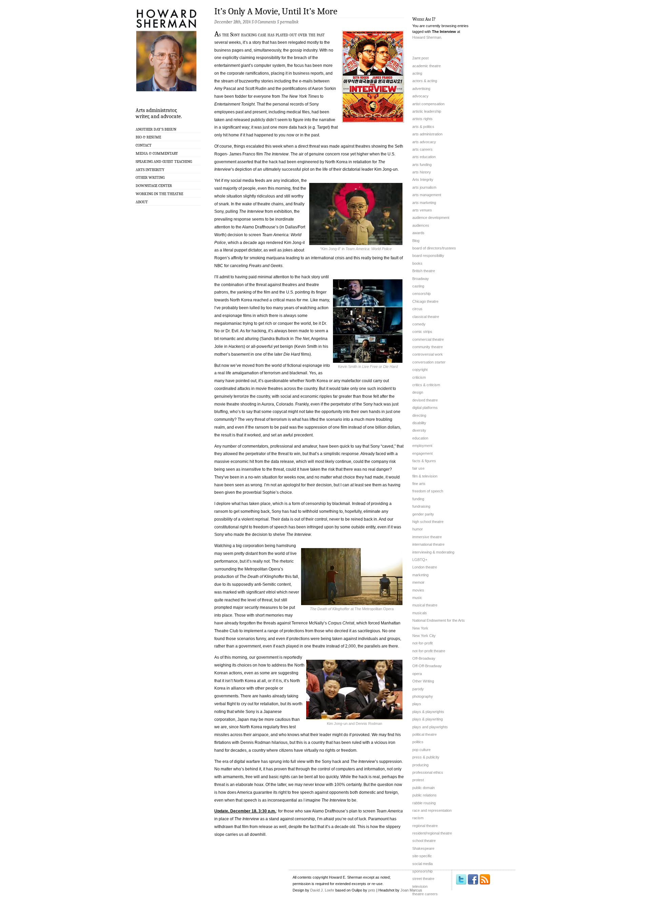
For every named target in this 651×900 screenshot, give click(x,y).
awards (418, 233)
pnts (371, 890)
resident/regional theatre (432, 833)
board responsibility (428, 256)
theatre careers (425, 894)
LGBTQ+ (419, 560)
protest (418, 780)
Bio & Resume (148, 137)
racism (417, 818)
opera (417, 674)
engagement (422, 453)
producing (420, 765)
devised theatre (425, 400)
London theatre (424, 567)
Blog (415, 241)
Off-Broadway (423, 658)
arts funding (422, 165)
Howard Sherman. (427, 37)
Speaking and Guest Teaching (164, 161)
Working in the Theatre (159, 193)
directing (419, 415)
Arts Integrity (150, 169)
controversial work (427, 354)
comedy (419, 324)
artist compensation (428, 104)
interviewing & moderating (433, 552)
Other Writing (150, 177)
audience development (430, 217)
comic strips (422, 332)
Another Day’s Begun (156, 129)
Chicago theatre (425, 301)
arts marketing (424, 203)
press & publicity (425, 757)
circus (417, 309)
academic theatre (426, 66)
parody (418, 689)
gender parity (423, 514)
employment (422, 446)
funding (418, 499)
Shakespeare (423, 848)
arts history (421, 172)
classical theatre (425, 317)
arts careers (422, 149)
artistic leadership (426, 111)
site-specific (422, 856)
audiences (420, 225)
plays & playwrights (428, 712)
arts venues (422, 210)
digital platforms (425, 408)
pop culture (421, 750)
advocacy (420, 96)
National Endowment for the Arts (438, 620)
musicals (419, 613)
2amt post (420, 58)
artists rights (422, 119)
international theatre (428, 544)
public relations (424, 795)
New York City (424, 636)
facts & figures (424, 461)
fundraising (421, 506)
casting (418, 286)
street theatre (423, 879)
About (142, 202)
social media (422, 864)
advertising (421, 89)
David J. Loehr (322, 890)
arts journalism (424, 187)
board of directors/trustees (434, 248)
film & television (424, 476)
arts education (424, 157)
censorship (421, 294)
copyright (420, 370)
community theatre (427, 347)
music (417, 598)
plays (416, 704)
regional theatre (425, 826)
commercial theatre (428, 339)
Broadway (420, 279)
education (420, 438)
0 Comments (265, 21)
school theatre (424, 841)
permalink (289, 21)
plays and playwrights (430, 727)
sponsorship (422, 871)
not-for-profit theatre (428, 651)
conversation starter (429, 362)
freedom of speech (427, 491)
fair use (418, 468)
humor (417, 529)
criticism (419, 377)
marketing (420, 575)
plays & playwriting (427, 719)
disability (419, 423)
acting (417, 73)
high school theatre (427, 522)
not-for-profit (422, 643)
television (420, 886)
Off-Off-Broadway (427, 666)
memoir (418, 582)
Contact (144, 145)
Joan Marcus (411, 890)
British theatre (423, 271)
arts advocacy (424, 142)
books (417, 263)
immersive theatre (427, 537)
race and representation (432, 810)
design (417, 392)
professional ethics (427, 772)
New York (420, 628)
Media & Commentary (157, 153)
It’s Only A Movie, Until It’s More (275, 11)
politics (417, 742)
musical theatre (424, 605)
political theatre (424, 734)
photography (422, 696)
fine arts (419, 484)
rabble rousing (424, 803)
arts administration (427, 134)
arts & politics (423, 127)
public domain (423, 788)
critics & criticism (426, 385)
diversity (419, 430)
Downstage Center (154, 185)
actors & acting (424, 81)
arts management (426, 195)
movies (418, 590)
